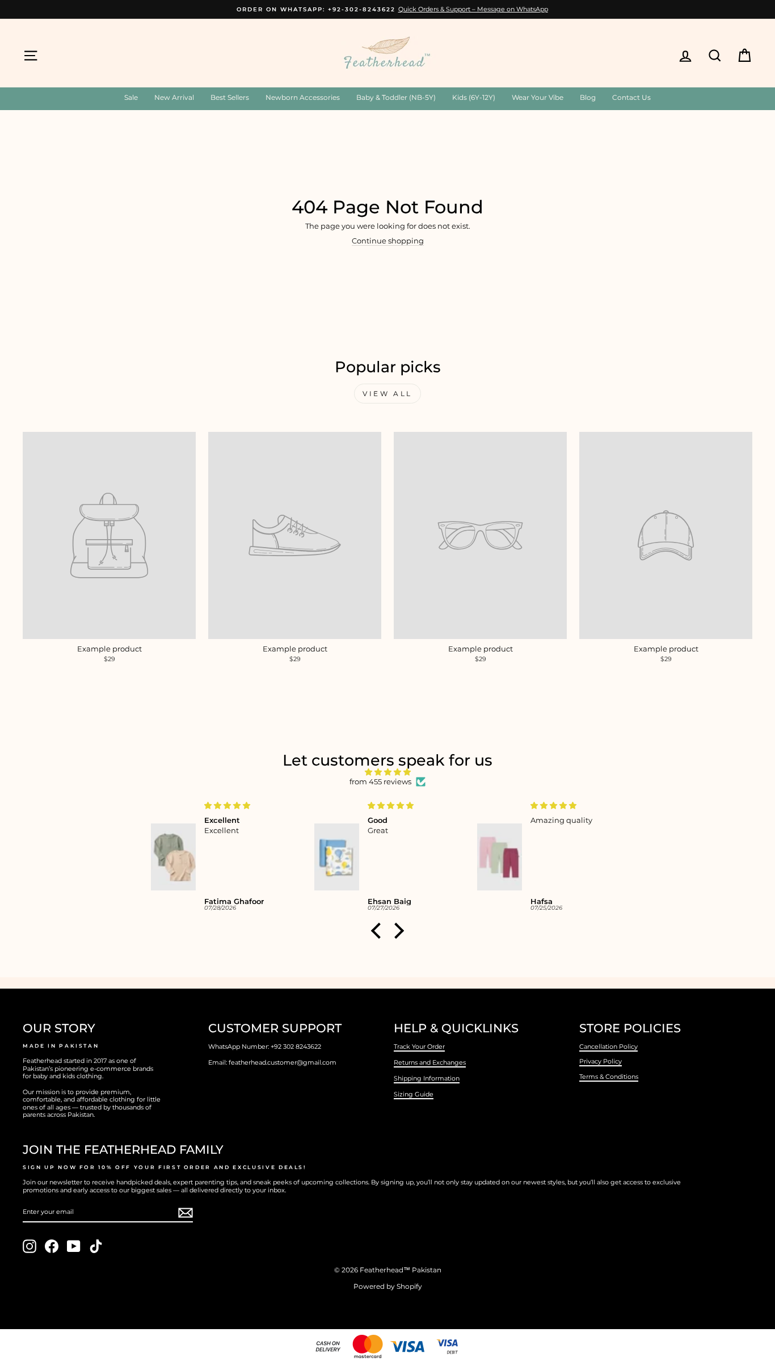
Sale (131, 97)
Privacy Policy (600, 1061)
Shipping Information (427, 1078)
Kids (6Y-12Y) (473, 97)
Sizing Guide (413, 1094)
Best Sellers (229, 97)
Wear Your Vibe (537, 97)
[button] (379, 931)
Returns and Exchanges (430, 1062)
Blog (588, 97)
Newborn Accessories (303, 97)
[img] (387, 772)
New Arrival (174, 97)
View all (387, 393)
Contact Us (631, 97)
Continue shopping (388, 241)
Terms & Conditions (608, 1077)
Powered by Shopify (387, 1286)
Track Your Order (419, 1046)
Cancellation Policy (608, 1046)
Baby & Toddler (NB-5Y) (396, 97)
